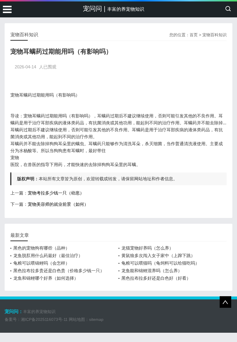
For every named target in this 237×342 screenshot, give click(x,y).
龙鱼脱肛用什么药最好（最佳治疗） (48, 255)
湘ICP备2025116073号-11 (44, 319)
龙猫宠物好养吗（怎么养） (147, 247)
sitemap (96, 319)
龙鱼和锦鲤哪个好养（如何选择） (45, 278)
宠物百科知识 (214, 34)
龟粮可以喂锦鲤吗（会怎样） (41, 263)
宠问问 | (113, 8)
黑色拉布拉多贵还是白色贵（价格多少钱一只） (58, 270)
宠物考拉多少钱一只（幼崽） (56, 192)
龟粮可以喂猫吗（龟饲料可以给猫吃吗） (160, 263)
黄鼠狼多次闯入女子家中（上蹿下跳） (158, 255)
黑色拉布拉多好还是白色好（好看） (156, 278)
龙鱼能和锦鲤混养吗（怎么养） (151, 270)
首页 (194, 34)
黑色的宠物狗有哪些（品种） (41, 247)
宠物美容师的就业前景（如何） (58, 204)
